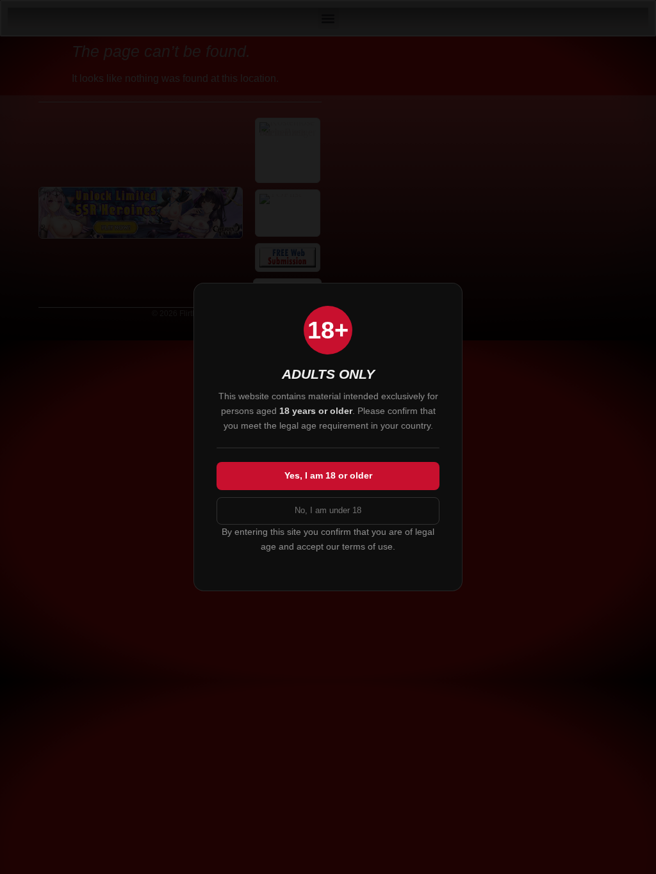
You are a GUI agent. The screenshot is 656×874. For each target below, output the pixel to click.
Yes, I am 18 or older (328, 475)
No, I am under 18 (328, 510)
